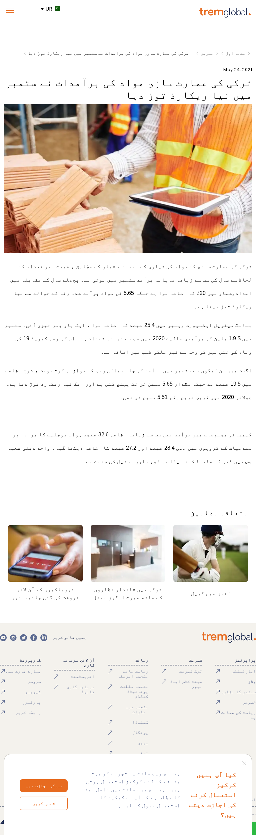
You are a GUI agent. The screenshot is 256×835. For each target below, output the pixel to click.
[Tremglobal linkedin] (43, 638)
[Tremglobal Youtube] (3, 638)
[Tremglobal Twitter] (23, 638)
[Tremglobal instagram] (13, 638)
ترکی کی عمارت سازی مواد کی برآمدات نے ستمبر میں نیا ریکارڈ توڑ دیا (108, 53)
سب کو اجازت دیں (44, 785)
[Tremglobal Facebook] (33, 638)
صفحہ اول (236, 53)
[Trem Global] (229, 638)
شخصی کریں (43, 803)
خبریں (207, 53)
